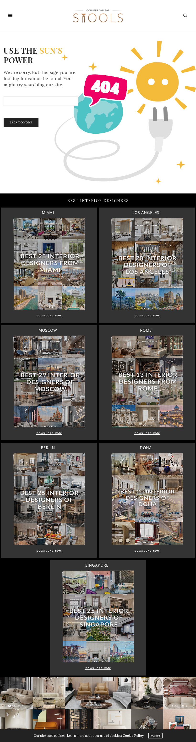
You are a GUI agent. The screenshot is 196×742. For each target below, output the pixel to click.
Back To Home (21, 122)
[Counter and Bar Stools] (98, 15)
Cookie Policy (133, 736)
